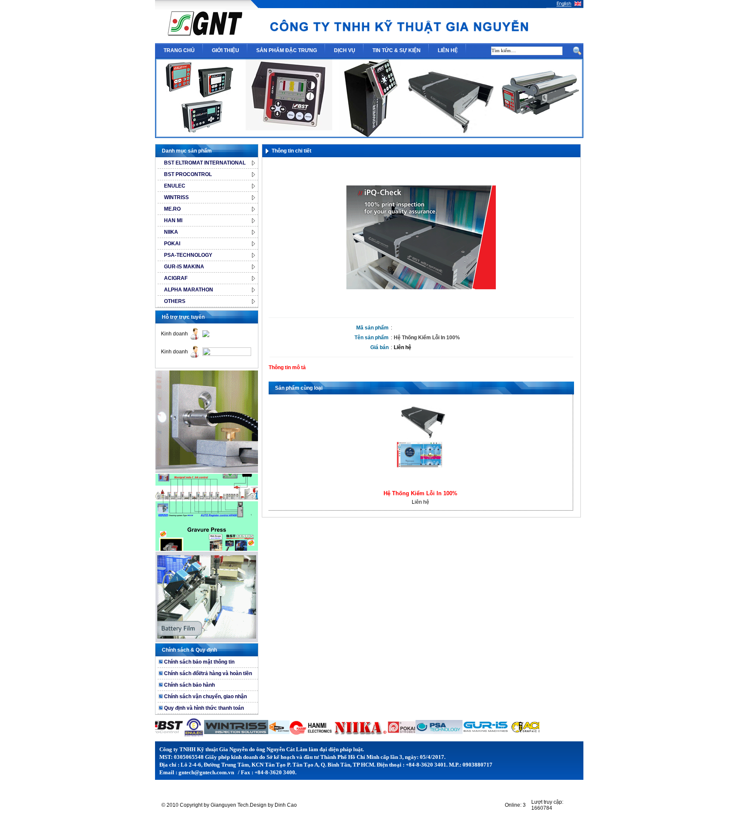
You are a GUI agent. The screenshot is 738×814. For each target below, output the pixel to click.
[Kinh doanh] (205, 335)
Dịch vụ (344, 50)
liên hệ (448, 50)
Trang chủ (179, 50)
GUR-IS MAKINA (184, 267)
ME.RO (172, 209)
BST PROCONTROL (188, 174)
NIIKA (171, 232)
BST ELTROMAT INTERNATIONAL (205, 163)
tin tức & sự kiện (396, 50)
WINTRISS (176, 197)
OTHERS (174, 301)
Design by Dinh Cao (273, 805)
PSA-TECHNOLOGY (188, 255)
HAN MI (173, 220)
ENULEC (174, 186)
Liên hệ (402, 347)
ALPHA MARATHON (188, 290)
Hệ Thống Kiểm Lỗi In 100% (420, 493)
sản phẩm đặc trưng (286, 50)
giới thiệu (225, 50)
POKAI (172, 244)
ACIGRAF (175, 278)
